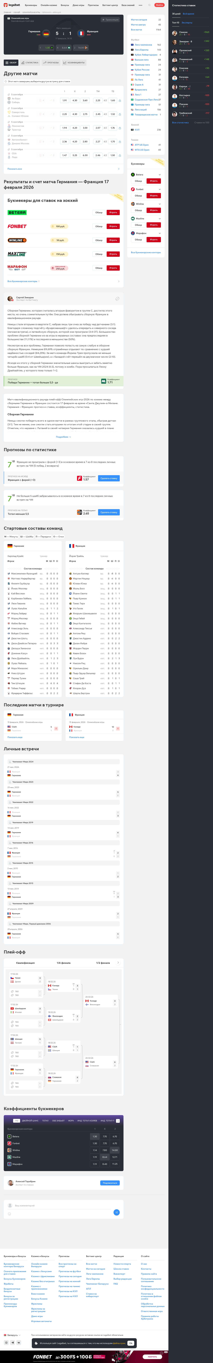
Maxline (16, 1157)
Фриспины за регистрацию (38, 1310)
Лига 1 (148, 94)
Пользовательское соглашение (151, 1280)
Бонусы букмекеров (14, 1278)
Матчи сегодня (146, 19)
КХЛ (148, 129)
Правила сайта (149, 1273)
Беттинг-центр (110, 5)
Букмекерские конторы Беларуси (14, 1265)
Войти (159, 5)
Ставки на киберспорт (92, 1295)
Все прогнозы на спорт (67, 1265)
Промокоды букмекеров (10, 1305)
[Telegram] (12, 1342)
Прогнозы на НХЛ (68, 1296)
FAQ (116, 1283)
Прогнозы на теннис (69, 1286)
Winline (16, 1150)
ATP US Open (148, 145)
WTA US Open (148, 150)
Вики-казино (38, 1293)
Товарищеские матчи (148, 114)
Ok (130, 1343)
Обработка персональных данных (153, 1305)
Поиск (149, 5)
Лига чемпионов (148, 44)
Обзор (98, 212)
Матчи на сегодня (95, 1268)
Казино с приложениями (39, 1287)
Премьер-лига (148, 64)
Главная (7, 12)
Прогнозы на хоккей (69, 1281)
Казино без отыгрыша (43, 1281)
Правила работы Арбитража (150, 1317)
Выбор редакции (123, 1278)
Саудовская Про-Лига (148, 99)
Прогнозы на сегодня (70, 1276)
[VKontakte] (18, 1342)
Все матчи (146, 29)
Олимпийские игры (31, 12)
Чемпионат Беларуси (97, 1283)
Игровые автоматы (41, 1321)
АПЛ (88, 1288)
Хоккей (16, 12)
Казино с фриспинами (43, 1276)
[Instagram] (6, 1342)
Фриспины (36, 1303)
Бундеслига (148, 89)
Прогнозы (93, 5)
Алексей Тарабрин (25, 1181)
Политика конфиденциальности (152, 1287)
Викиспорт (119, 1273)
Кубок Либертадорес (148, 54)
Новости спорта (122, 1263)
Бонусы (65, 5)
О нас (144, 1263)
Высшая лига (148, 59)
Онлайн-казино (49, 5)
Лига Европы (148, 49)
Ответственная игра (152, 1311)
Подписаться (110, 1183)
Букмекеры (31, 5)
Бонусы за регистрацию (11, 1297)
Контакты (146, 1268)
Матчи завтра (146, 24)
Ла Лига (148, 79)
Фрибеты (8, 1283)
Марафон (17, 1164)
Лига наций (148, 109)
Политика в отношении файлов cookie (151, 1296)
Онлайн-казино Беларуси (39, 1265)
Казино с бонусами (41, 1271)
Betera (15, 1136)
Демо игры (78, 5)
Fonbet (16, 1143)
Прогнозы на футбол (70, 1271)
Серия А (148, 84)
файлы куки (119, 1343)
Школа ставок (121, 1268)
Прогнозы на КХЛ (68, 1291)
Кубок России (148, 69)
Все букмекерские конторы (23, 281)
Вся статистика (180, 122)
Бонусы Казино (39, 1298)
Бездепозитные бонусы (12, 1290)
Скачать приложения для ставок (15, 1272)
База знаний (128, 5)
